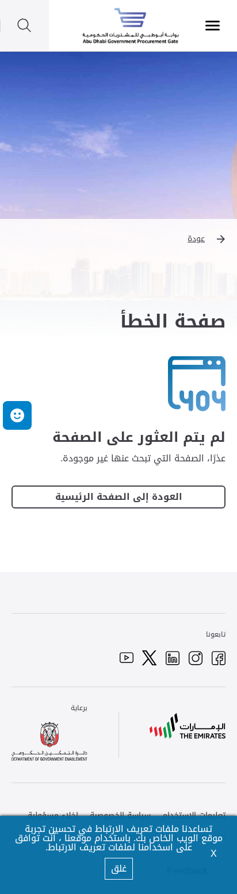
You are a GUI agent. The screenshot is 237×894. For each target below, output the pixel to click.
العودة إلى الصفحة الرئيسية (118, 497)
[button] (118, 239)
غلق (119, 868)
